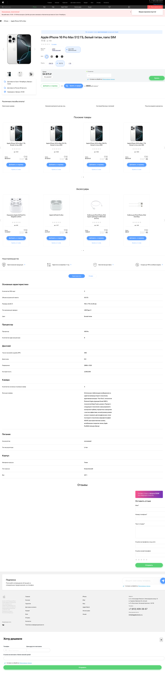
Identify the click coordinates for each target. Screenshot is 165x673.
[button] (81, 250)
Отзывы (99, 2)
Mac (53, 7)
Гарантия (65, 2)
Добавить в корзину (50, 86)
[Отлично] (146, 559)
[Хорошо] (144, 559)
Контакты (106, 2)
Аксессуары (77, 7)
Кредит (86, 2)
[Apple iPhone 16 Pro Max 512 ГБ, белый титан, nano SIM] (19, 49)
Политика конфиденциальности (34, 625)
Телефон (6, 646)
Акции (89, 7)
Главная (50, 2)
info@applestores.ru (135, 615)
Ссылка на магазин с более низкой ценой (17, 654)
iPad (44, 7)
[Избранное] (109, 7)
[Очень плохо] (136, 559)
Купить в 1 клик (16, 169)
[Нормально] (141, 559)
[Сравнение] (129, 7)
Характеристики (76, 276)
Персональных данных (109, 79)
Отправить (149, 565)
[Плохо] (139, 559)
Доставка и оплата (76, 2)
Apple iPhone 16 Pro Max (18, 21)
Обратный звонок (158, 4)
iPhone (35, 7)
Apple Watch (64, 7)
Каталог (57, 2)
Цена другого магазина (34, 646)
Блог (92, 2)
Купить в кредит (75, 86)
